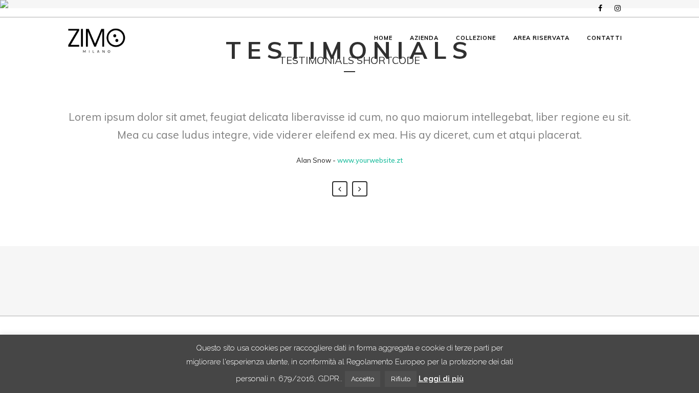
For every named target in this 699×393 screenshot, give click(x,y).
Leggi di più (441, 378)
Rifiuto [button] (400, 379)
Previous (339, 188)
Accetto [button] (362, 379)
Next (359, 188)
